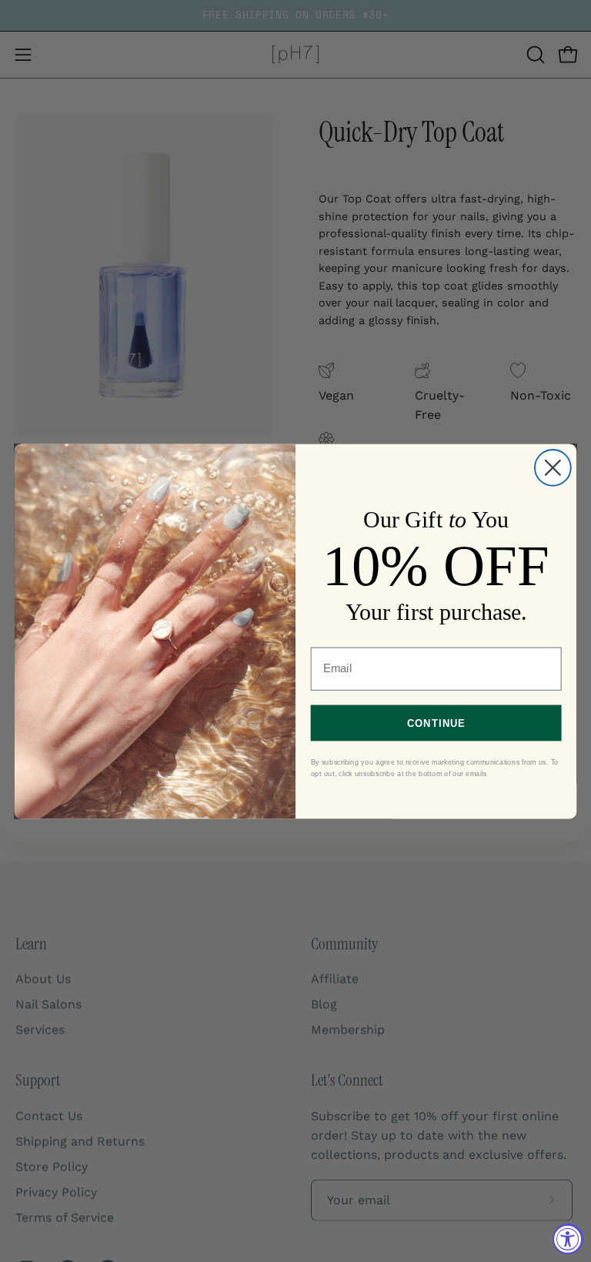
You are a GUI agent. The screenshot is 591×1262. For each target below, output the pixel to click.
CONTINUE (436, 722)
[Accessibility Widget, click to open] (568, 1239)
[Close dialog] (553, 467)
